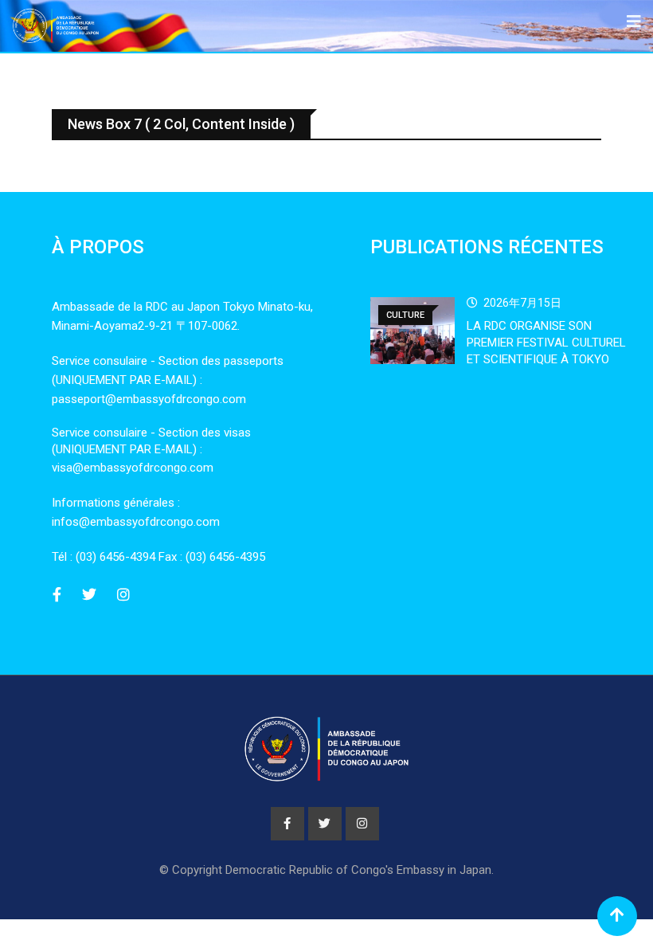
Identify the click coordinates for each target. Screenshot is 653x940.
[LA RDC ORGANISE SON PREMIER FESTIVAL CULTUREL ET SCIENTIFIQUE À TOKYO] (412, 330)
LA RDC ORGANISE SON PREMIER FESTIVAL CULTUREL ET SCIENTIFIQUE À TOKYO (546, 342)
